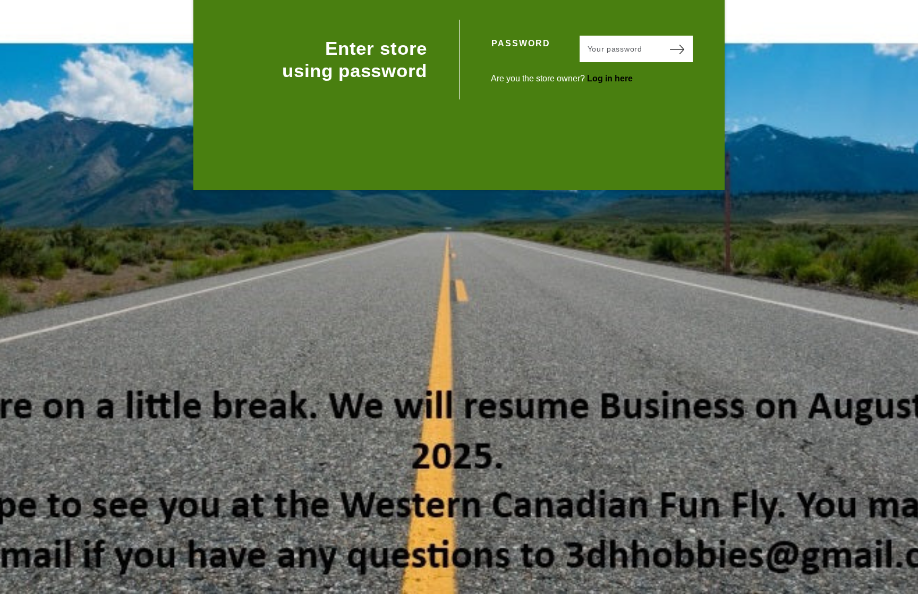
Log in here (610, 78)
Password (520, 43)
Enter (677, 49)
